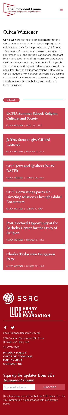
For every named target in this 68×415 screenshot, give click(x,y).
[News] (5, 327)
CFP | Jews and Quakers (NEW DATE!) (30, 168)
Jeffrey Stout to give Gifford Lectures (28, 142)
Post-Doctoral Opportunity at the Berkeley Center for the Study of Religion (32, 228)
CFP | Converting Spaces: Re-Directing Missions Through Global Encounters (34, 197)
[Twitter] (13, 327)
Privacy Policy (15, 352)
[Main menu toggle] (61, 9)
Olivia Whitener (14, 125)
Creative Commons (18, 356)
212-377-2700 (11, 347)
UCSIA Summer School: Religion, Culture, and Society (32, 116)
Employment (12, 360)
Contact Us (12, 363)
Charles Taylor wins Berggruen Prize (30, 256)
